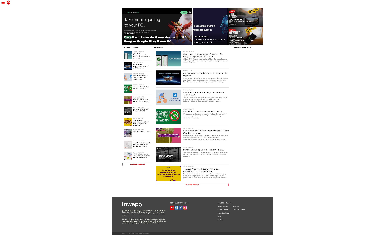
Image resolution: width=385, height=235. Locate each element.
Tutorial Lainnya (192, 184)
